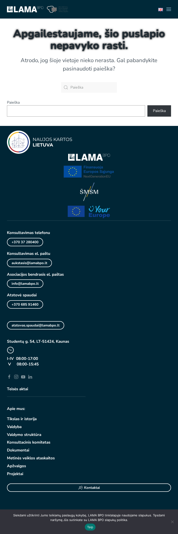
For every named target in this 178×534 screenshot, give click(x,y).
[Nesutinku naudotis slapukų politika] (172, 521)
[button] (168, 9)
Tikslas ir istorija (22, 419)
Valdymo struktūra (24, 434)
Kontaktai (92, 487)
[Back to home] (25, 9)
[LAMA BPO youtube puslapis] (23, 376)
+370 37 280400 (25, 242)
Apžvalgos (16, 466)
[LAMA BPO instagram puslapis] (16, 376)
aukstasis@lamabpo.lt (29, 263)
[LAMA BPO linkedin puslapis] (30, 376)
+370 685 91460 (25, 304)
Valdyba (14, 426)
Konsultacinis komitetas (28, 442)
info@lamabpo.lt (25, 283)
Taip (90, 527)
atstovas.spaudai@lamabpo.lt (36, 325)
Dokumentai (18, 450)
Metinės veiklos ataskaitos (31, 458)
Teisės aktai (17, 389)
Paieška (13, 102)
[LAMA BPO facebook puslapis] (9, 376)
